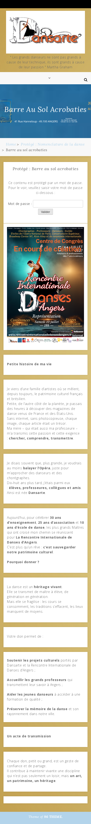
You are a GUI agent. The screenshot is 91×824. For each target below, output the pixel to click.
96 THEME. (53, 817)
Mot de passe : (20, 203)
